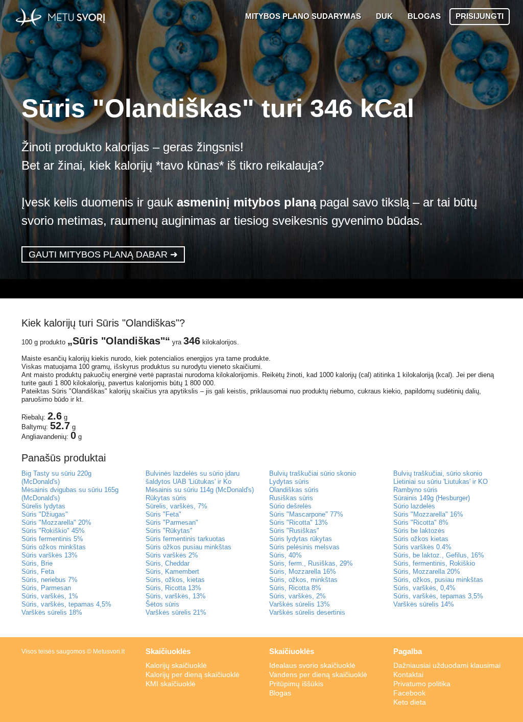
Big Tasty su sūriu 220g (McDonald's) (56, 477)
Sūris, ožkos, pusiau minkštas (438, 580)
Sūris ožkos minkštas (53, 547)
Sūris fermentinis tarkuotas (185, 539)
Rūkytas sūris (166, 498)
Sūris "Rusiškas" (294, 530)
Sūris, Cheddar (167, 563)
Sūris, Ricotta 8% (295, 588)
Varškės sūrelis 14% (423, 604)
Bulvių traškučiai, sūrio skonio (437, 473)
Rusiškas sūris (291, 498)
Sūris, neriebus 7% (49, 580)
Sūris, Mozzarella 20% (426, 571)
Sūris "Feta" (163, 514)
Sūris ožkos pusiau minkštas (188, 547)
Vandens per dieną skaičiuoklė (318, 674)
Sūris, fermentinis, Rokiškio (434, 563)
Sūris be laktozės (419, 530)
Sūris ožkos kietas (420, 539)
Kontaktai (408, 674)
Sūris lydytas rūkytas (300, 539)
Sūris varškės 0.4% (422, 547)
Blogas (280, 693)
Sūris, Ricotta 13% (173, 588)
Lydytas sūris (289, 481)
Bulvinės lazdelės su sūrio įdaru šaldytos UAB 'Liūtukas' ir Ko (193, 477)
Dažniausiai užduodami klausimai (447, 665)
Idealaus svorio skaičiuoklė (312, 665)
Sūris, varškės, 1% (49, 596)
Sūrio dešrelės (290, 506)
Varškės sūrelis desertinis (307, 612)
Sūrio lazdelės (414, 506)
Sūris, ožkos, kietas (175, 580)
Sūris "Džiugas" (44, 514)
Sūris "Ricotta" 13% (298, 522)
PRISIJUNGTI (480, 16)
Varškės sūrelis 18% (51, 612)
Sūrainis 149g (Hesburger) (431, 498)
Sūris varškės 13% (49, 555)
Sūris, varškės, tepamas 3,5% (438, 596)
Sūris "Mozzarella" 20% (56, 522)
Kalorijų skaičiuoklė (176, 665)
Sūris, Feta (37, 571)
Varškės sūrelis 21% (176, 612)
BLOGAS (424, 16)
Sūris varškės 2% (172, 555)
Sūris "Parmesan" (172, 522)
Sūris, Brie (37, 563)
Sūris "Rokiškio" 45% (53, 530)
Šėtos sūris (162, 604)
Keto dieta (409, 702)
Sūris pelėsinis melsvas (304, 547)
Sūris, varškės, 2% (297, 596)
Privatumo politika (421, 684)
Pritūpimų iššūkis (296, 684)
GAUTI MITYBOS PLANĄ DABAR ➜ (103, 254)
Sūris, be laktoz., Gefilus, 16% (438, 555)
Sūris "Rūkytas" (169, 530)
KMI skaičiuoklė (171, 684)
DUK (384, 16)
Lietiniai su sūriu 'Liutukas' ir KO (440, 481)
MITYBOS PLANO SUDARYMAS (303, 16)
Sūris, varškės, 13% (176, 596)
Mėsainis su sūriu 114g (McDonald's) (200, 490)
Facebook (409, 693)
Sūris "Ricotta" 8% (420, 522)
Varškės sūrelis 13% (299, 604)
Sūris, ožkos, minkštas (303, 580)
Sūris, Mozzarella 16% (302, 571)
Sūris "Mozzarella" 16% (428, 514)
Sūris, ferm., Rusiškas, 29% (311, 563)
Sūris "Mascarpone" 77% (306, 514)
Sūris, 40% (285, 555)
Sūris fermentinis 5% (52, 539)
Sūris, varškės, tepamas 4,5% (66, 604)
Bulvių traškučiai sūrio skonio (312, 473)
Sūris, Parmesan (46, 588)
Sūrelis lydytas (43, 506)
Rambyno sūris (415, 490)
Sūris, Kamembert (172, 571)
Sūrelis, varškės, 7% (176, 506)
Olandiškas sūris (294, 490)
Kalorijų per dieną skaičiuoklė (193, 674)
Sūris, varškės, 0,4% (424, 588)
